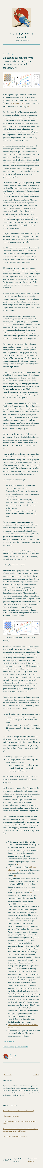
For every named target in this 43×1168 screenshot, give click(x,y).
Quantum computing (8, 1041)
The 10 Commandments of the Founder (15, 1136)
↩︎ (31, 856)
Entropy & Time (22, 35)
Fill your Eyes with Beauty (11, 1116)
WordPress (31, 1161)
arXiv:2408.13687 (17, 103)
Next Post (36, 1075)
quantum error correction (21, 1047)
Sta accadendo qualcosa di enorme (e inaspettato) (18, 1111)
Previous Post (8, 1075)
